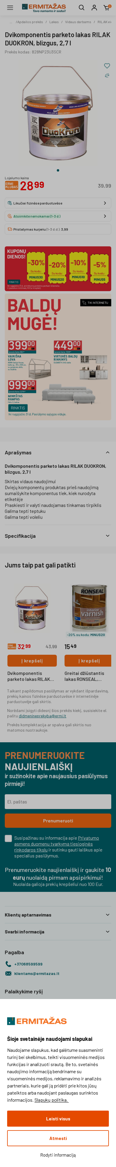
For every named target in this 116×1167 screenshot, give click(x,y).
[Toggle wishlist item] (107, 66)
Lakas (54, 22)
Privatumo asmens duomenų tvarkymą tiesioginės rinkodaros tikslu (56, 843)
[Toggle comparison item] (107, 75)
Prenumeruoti (58, 820)
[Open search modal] (82, 7)
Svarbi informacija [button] (24, 931)
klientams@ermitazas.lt (36, 973)
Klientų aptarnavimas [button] (28, 914)
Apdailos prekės (30, 22)
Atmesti (58, 1138)
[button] (58, 452)
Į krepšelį (32, 660)
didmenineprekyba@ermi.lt (42, 715)
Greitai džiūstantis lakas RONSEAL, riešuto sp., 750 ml (84, 676)
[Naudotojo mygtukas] (94, 7)
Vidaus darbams (78, 22)
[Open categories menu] (10, 7)
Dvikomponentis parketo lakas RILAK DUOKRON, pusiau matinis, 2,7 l (28, 676)
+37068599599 (28, 963)
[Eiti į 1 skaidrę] (58, 170)
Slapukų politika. (52, 1100)
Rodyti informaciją (58, 1155)
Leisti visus (58, 1118)
